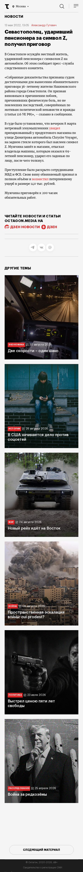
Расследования (18, 788)
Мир (11, 522)
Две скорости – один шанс (33, 351)
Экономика (16, 345)
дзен (52, 227)
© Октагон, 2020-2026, (42, 862)
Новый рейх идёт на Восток (34, 528)
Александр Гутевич (44, 25)
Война (12, 606)
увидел (54, 128)
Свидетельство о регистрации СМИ (42, 867)
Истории (14, 429)
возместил (40, 179)
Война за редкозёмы (27, 794)
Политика (15, 695)
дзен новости (25, 227)
